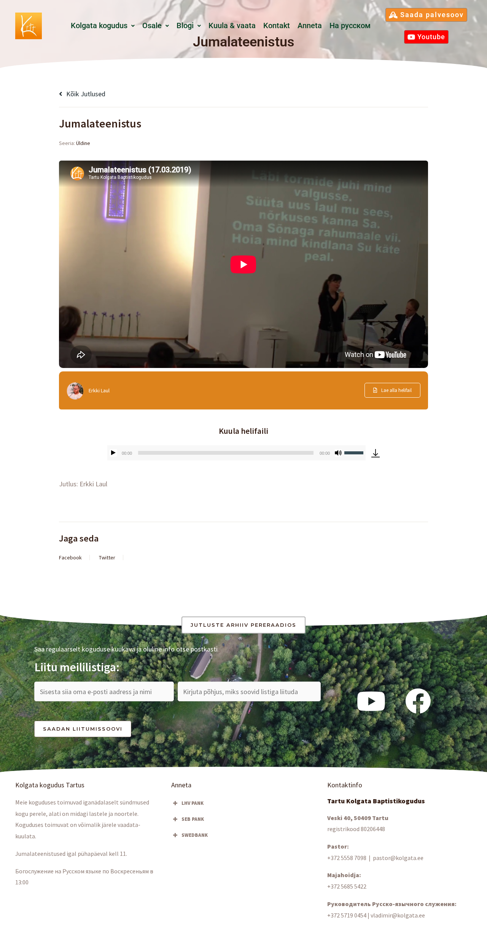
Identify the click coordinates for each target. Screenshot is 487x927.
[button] (102, 26)
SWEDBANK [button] (194, 835)
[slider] (355, 452)
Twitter (107, 557)
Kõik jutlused (85, 93)
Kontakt (276, 25)
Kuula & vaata (232, 25)
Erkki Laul (99, 390)
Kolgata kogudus (99, 25)
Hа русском (350, 25)
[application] (236, 452)
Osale (152, 25)
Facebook (70, 557)
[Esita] (113, 453)
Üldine (83, 143)
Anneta (310, 25)
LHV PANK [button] (192, 803)
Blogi (185, 25)
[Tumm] (338, 453)
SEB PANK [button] (192, 819)
